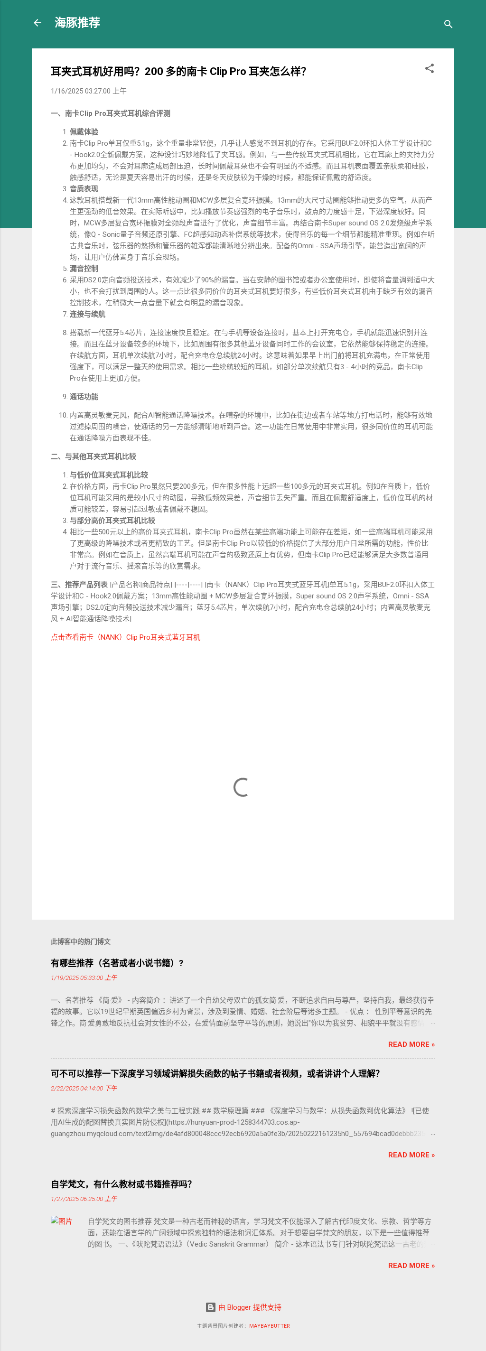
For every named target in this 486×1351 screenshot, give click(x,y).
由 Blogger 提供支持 (248, 1307)
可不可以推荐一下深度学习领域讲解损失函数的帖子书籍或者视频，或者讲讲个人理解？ (217, 1074)
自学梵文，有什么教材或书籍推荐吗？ (123, 1184)
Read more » (411, 1044)
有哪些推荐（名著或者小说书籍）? (117, 963)
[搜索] (448, 25)
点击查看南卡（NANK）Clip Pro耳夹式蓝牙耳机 (125, 637)
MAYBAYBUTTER (269, 1326)
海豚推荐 (77, 22)
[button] (429, 70)
